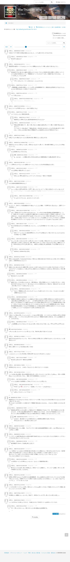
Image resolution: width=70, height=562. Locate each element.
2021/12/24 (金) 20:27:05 (24, 390)
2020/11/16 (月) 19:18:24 (19, 181)
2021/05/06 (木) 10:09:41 (21, 321)
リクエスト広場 (45, 553)
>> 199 (35, 70)
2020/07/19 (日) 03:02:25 (24, 98)
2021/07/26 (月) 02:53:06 (16, 329)
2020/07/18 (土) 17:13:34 (21, 112)
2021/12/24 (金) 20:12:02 (24, 384)
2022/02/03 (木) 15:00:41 (16, 397)
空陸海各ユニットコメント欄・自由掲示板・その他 (51, 27)
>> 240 (35, 379)
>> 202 (35, 112)
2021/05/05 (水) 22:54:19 (19, 313)
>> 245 (36, 416)
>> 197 (35, 56)
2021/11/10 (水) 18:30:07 (21, 357)
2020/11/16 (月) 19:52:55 (24, 195)
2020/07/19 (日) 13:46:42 (19, 135)
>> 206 (41, 98)
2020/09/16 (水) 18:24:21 (22, 154)
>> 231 (35, 321)
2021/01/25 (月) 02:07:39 (21, 238)
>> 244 (35, 407)
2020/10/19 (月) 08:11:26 (19, 162)
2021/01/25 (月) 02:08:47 (24, 249)
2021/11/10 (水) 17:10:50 (19, 351)
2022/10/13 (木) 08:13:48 (21, 465)
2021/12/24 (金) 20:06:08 (21, 379)
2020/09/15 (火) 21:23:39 (21, 149)
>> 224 (38, 249)
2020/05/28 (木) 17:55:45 (21, 56)
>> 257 (35, 505)
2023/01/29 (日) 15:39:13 (19, 500)
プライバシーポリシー (16, 553)
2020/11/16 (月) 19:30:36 (21, 187)
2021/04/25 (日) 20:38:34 (21, 273)
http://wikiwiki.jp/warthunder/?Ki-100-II (26, 29)
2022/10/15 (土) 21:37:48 (19, 484)
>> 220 (38, 210)
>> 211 (36, 154)
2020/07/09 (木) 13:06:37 (21, 70)
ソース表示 (58, 38)
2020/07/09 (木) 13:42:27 (24, 78)
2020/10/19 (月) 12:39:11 (21, 168)
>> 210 (35, 149)
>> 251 (35, 459)
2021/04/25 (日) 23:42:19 (24, 288)
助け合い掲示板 (36, 553)
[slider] (26, 47)
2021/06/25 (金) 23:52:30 (21, 297)
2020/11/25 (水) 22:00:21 (19, 203)
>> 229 (38, 288)
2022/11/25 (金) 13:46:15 (19, 493)
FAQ (29, 553)
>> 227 (35, 273)
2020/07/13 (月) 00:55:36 (19, 106)
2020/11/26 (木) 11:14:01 (21, 223)
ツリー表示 (55, 514)
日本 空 (32, 27)
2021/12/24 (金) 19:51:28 (19, 372)
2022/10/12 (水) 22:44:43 (21, 459)
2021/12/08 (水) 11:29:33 (19, 365)
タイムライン (62, 514)
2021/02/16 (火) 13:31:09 (19, 256)
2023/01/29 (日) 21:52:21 (21, 506)
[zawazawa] (11, 2)
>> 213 (35, 168)
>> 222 (38, 230)
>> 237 (35, 357)
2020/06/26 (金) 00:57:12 (19, 64)
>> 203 (38, 117)
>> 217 (41, 195)
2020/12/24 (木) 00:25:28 (24, 230)
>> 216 (35, 187)
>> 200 (38, 78)
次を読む (35, 517)
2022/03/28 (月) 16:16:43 (19, 434)
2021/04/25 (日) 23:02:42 (21, 280)
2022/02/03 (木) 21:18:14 (22, 416)
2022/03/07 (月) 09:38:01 (19, 426)
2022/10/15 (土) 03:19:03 (19, 474)
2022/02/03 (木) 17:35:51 (21, 408)
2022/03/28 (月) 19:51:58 (21, 441)
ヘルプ (25, 553)
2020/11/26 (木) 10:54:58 (21, 210)
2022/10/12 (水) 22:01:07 (19, 448)
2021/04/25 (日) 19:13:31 (19, 265)
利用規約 (6, 553)
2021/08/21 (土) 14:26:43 (19, 336)
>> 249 (35, 441)
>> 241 (41, 384)
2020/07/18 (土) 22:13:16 (21, 93)
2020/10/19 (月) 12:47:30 (24, 173)
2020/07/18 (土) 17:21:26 (21, 85)
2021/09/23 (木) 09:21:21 (19, 344)
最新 (6, 47)
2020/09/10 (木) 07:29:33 (24, 122)
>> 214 (38, 173)
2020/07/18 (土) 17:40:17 (24, 117)
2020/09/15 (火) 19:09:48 (19, 142)
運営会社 (53, 553)
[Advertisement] (19, 536)
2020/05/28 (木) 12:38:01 (19, 50)
